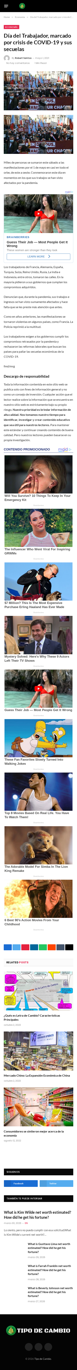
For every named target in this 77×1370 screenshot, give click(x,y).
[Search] (71, 6)
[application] (38, 90)
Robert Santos (23, 58)
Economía (11, 27)
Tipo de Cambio (42, 1358)
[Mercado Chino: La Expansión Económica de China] (38, 1051)
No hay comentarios (18, 63)
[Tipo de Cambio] (38, 6)
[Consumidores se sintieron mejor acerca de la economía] (38, 1106)
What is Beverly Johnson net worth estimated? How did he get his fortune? (50, 1292)
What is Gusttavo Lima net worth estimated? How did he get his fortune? (49, 1248)
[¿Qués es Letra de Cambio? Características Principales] (38, 991)
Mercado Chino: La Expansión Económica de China (37, 1075)
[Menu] (6, 6)
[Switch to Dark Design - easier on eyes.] (65, 6)
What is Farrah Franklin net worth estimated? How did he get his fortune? (49, 1270)
